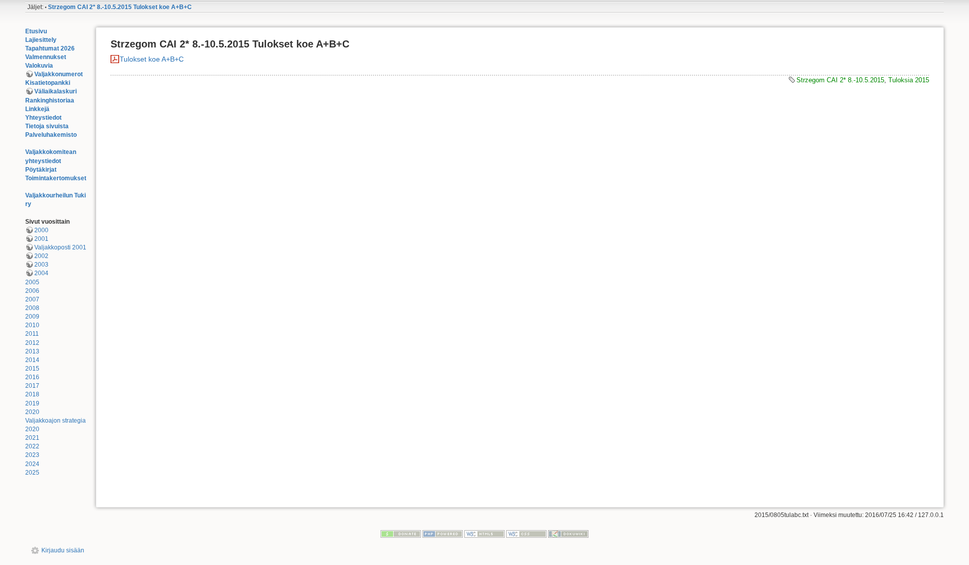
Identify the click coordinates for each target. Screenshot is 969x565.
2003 (41, 264)
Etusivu (36, 31)
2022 (32, 446)
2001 (41, 238)
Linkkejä (37, 109)
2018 (32, 394)
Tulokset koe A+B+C (152, 59)
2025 (32, 472)
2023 (32, 454)
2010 (32, 325)
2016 (32, 377)
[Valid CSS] (526, 533)
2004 (41, 273)
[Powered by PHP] (442, 533)
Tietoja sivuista (47, 126)
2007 (32, 299)
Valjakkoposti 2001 (60, 247)
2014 (32, 360)
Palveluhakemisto (51, 134)
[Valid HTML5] (484, 533)
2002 (41, 256)
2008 (32, 308)
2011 (32, 333)
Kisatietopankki (47, 82)
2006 (32, 290)
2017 (32, 385)
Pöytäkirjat (41, 169)
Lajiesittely (41, 39)
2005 (32, 282)
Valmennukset (45, 57)
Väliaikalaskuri (55, 91)
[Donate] (401, 533)
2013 (32, 351)
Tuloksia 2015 (908, 80)
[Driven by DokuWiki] (568, 533)
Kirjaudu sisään (62, 550)
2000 (41, 230)
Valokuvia (39, 65)
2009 (32, 316)
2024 (32, 464)
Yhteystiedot (43, 117)
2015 (32, 368)
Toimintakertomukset (55, 178)
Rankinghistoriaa (49, 100)
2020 (32, 412)
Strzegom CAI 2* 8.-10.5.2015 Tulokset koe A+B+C (120, 7)
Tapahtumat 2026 (50, 48)
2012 (32, 342)
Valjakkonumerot (58, 74)
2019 (32, 403)
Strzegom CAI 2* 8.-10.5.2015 (840, 80)
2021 (32, 437)
